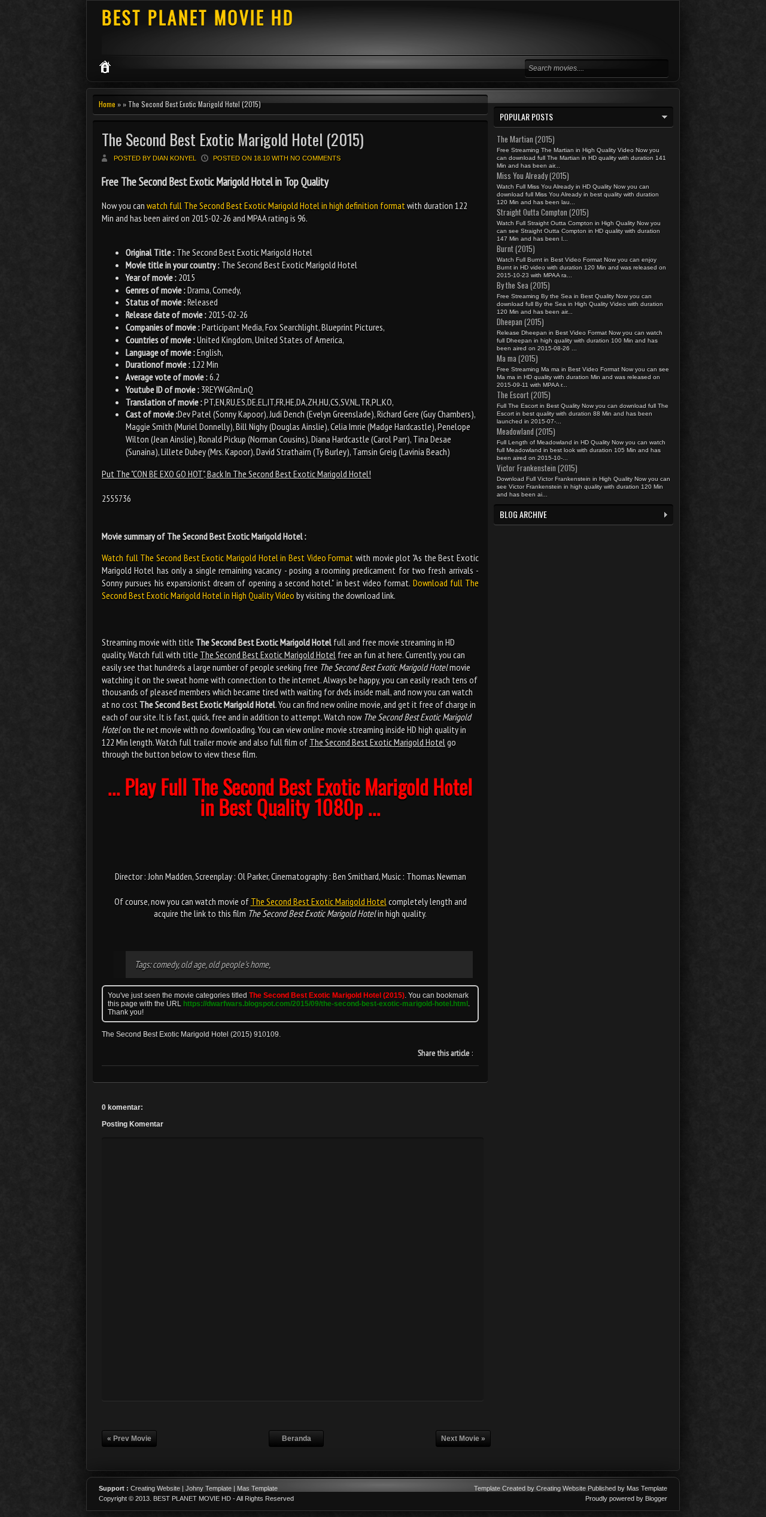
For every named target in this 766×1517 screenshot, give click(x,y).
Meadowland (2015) (526, 431)
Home (107, 104)
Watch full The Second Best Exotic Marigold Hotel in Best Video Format (227, 558)
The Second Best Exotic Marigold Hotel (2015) (233, 139)
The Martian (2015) (526, 139)
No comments (315, 158)
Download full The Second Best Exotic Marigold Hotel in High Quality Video (290, 589)
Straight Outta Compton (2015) (543, 212)
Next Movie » (463, 1438)
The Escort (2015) (524, 395)
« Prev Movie (129, 1438)
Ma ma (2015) (517, 358)
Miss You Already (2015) (533, 175)
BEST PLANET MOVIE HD (198, 17)
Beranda (296, 1438)
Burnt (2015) (516, 249)
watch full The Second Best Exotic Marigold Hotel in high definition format (276, 205)
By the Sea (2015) (523, 285)
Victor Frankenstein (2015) (537, 468)
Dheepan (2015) (520, 322)
